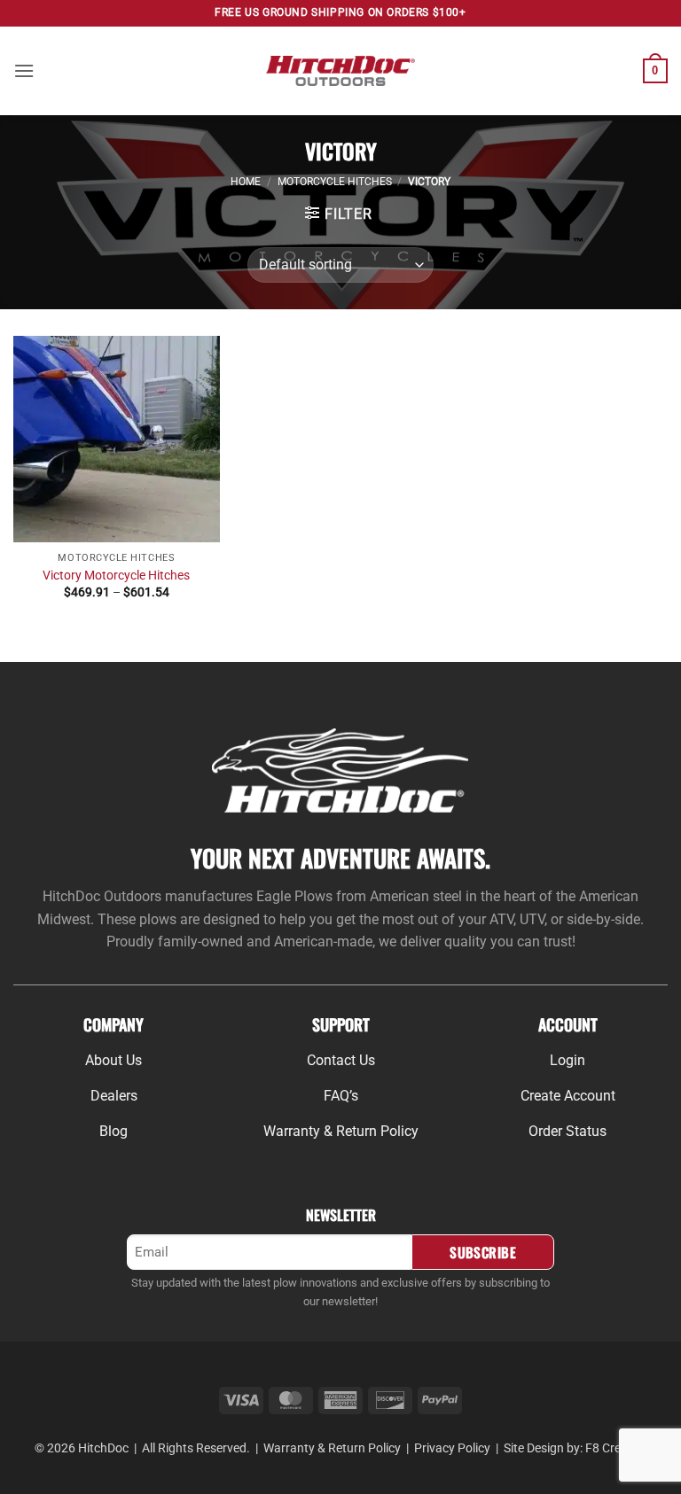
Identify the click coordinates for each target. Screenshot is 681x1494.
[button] (24, 70)
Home (246, 181)
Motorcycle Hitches (335, 181)
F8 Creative (616, 1448)
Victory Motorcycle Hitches (116, 575)
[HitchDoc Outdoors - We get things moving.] (341, 70)
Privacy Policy (452, 1448)
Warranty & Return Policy (332, 1448)
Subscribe (483, 1251)
